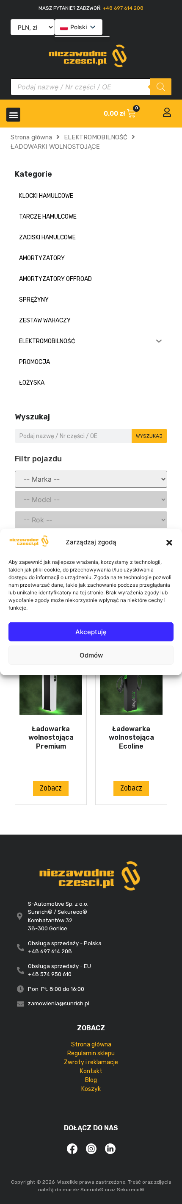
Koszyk (91, 1089)
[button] (169, 542)
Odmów (91, 655)
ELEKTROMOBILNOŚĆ (95, 137)
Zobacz (51, 788)
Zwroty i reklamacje (91, 1062)
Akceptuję (91, 632)
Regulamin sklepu (91, 1053)
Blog (91, 1080)
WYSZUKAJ (149, 436)
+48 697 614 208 (123, 8)
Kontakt (91, 1071)
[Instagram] (91, 1148)
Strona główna (31, 137)
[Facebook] (71, 1148)
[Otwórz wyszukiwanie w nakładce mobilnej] (91, 86)
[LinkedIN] (110, 1148)
